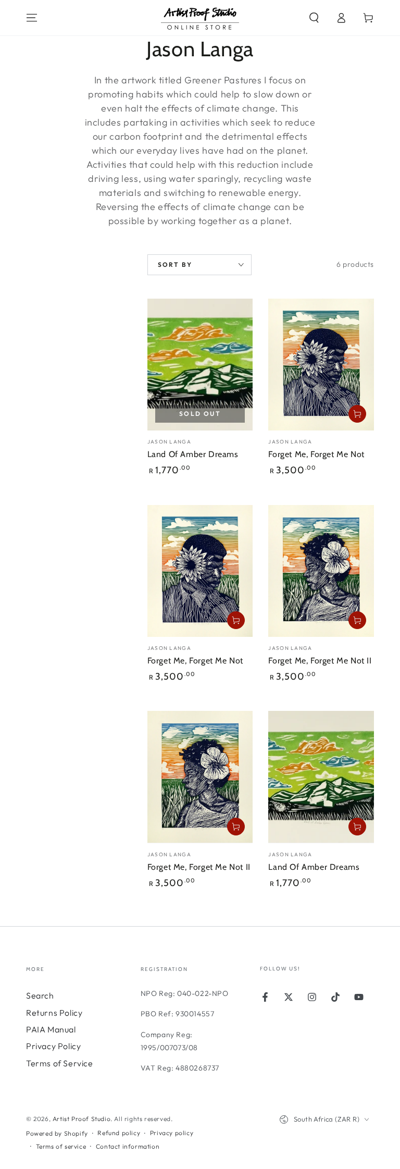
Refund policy (118, 1133)
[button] (314, 17)
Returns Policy (54, 1012)
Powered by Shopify (57, 1133)
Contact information (127, 1146)
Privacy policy (171, 1133)
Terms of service (61, 1146)
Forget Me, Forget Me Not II (319, 661)
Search (40, 995)
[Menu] (31, 17)
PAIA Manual (51, 1029)
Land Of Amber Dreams (193, 454)
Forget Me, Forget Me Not (316, 454)
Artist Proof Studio (81, 1119)
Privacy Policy (53, 1046)
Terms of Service (59, 1063)
